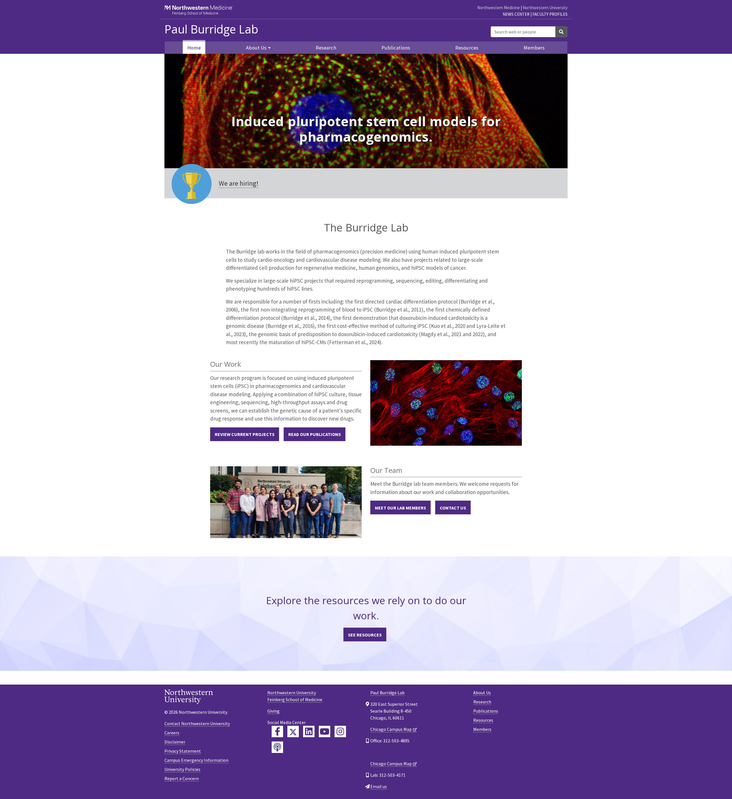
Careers (171, 732)
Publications (395, 47)
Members (534, 47)
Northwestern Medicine (498, 7)
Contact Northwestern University (197, 723)
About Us (482, 692)
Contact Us (453, 508)
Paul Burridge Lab (211, 29)
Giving (273, 711)
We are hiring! (238, 183)
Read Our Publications (314, 434)
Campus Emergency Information (196, 760)
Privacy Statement (182, 751)
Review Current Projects (244, 434)
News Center (516, 14)
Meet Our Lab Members (400, 508)
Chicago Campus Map (391, 729)
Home (194, 47)
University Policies (182, 769)
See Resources (365, 635)
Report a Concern (181, 778)
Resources (466, 47)
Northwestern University (545, 7)
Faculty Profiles (550, 14)
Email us (378, 786)
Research (326, 47)
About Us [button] (256, 47)
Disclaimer (174, 742)
